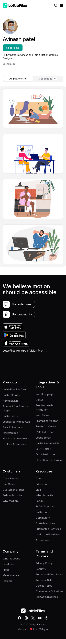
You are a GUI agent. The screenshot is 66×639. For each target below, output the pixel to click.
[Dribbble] (47, 618)
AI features (42, 540)
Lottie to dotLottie (47, 443)
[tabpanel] (33, 176)
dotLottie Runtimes (48, 534)
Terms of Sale (44, 580)
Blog (38, 489)
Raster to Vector (46, 426)
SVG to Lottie (44, 432)
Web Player (42, 415)
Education (42, 484)
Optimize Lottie (45, 454)
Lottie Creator (12, 395)
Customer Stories (14, 489)
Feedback (9, 564)
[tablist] (33, 79)
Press (6, 570)
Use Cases (9, 484)
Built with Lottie (12, 495)
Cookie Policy (44, 585)
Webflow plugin (45, 394)
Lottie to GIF (43, 437)
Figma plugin (10, 400)
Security (41, 569)
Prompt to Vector (47, 421)
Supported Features (48, 529)
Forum (39, 501)
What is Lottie (44, 495)
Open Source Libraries (49, 460)
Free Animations (13, 427)
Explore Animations (15, 444)
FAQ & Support (45, 506)
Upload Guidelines (47, 597)
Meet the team (12, 575)
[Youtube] (40, 618)
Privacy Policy (44, 563)
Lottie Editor (10, 416)
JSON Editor (43, 449)
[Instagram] (26, 618)
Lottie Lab (42, 512)
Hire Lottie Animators (16, 438)
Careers (8, 581)
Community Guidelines (49, 591)
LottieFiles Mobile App (16, 421)
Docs (39, 478)
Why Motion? (11, 501)
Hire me (14, 47)
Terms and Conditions (49, 574)
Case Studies (11, 478)
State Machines (45, 523)
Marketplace (10, 433)
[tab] (18, 78)
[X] (33, 618)
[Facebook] (19, 618)
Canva (39, 400)
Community (43, 517)
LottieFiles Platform (15, 389)
